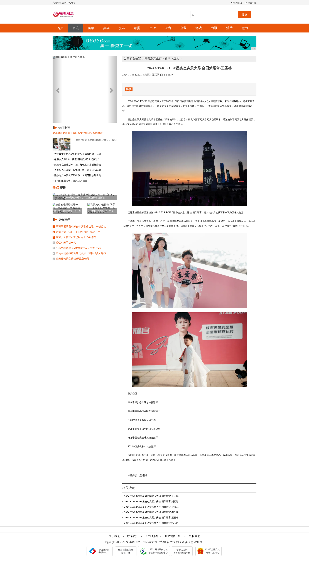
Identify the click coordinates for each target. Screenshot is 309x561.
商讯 (214, 28)
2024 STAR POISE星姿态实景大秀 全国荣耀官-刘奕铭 (150, 501)
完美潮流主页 (153, 58)
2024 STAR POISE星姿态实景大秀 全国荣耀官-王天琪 (150, 496)
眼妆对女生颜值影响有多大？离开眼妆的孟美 (77, 175)
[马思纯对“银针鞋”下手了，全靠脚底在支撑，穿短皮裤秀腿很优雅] (102, 208)
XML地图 (152, 536)
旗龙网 (143, 475)
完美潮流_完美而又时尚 (64, 2)
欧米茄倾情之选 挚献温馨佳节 (71, 258)
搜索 (244, 14)
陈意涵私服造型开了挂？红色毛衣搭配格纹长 (77, 164)
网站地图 (170, 536)
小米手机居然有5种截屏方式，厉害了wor (77, 248)
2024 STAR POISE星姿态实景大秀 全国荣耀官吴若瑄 (150, 523)
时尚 (168, 28)
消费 (229, 28)
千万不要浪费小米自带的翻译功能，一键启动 (79, 226)
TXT (179, 536)
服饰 (122, 28)
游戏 (198, 28)
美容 (106, 28)
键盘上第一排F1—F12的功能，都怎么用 (76, 232)
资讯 (75, 28)
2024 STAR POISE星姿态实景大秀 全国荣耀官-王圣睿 (150, 517)
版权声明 (194, 536)
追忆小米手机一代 (64, 242)
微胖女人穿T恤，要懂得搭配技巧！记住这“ (76, 159)
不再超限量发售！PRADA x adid (70, 180)
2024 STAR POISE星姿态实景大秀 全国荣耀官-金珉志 (150, 506)
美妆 (91, 28)
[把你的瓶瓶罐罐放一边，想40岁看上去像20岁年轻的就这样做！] (67, 208)
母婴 (137, 28)
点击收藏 (251, 2)
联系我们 (133, 536)
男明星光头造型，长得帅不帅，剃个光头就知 (77, 170)
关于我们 (114, 536)
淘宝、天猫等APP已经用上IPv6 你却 (74, 237)
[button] (57, 89)
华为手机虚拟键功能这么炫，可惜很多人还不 (79, 253)
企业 (183, 28)
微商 (245, 28)
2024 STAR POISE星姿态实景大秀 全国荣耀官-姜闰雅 (150, 512)
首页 (60, 28)
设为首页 (237, 2)
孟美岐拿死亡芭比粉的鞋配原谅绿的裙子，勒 (77, 154)
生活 (152, 28)
